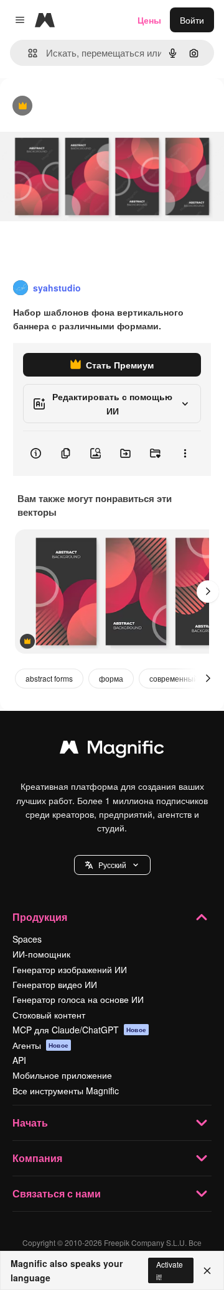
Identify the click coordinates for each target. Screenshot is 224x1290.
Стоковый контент (48, 1015)
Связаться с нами (56, 1193)
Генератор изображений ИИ (69, 969)
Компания (37, 1158)
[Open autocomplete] (28, 53)
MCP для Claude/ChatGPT (79, 1029)
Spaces (27, 939)
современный (173, 678)
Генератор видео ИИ (54, 984)
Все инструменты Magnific (65, 1090)
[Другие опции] (184, 453)
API (19, 1060)
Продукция (39, 917)
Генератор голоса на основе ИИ (78, 999)
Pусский (112, 864)
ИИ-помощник (41, 954)
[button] (112, 865)
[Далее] (208, 591)
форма (111, 678)
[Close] (207, 1270)
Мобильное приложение (62, 1075)
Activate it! (169, 1270)
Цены (149, 20)
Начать (30, 1122)
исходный (83, 106)
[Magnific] (112, 750)
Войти (192, 20)
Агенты (40, 1045)
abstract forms (49, 678)
